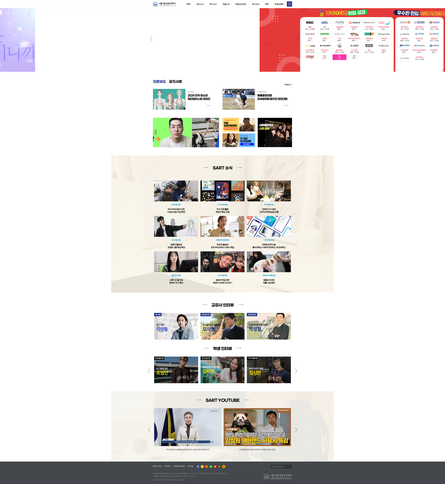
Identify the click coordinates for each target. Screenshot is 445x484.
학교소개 (200, 4)
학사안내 (255, 4)
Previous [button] (151, 39)
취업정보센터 (240, 4)
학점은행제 (279, 4)
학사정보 (167, 466)
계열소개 (226, 4)
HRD (267, 4)
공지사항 (175, 81)
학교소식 (213, 4)
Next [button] (297, 39)
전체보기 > (288, 84)
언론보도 (159, 81)
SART (188, 4)
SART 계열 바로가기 (278, 467)
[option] (222, 40)
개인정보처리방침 (179, 466)
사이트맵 (190, 466)
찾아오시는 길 (157, 466)
